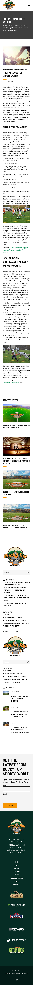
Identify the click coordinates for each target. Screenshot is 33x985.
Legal (16, 979)
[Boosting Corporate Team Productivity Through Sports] (16, 513)
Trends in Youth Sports (11, 626)
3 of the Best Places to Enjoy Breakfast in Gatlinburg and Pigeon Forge (17, 598)
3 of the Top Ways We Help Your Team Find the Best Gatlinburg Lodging (15, 590)
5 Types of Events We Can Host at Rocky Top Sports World (16, 426)
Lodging (16, 868)
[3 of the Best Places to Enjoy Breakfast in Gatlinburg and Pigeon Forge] (6, 724)
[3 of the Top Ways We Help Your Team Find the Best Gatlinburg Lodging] (6, 708)
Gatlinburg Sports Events (12, 617)
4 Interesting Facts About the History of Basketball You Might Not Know (16, 461)
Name (5, 785)
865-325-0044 (17, 842)
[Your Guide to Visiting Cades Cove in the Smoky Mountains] (6, 693)
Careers (16, 881)
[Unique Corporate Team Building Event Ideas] (16, 479)
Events (16, 865)
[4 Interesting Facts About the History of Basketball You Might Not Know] (16, 446)
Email (5, 794)
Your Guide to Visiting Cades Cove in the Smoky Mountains (20, 698)
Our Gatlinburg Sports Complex (15, 27)
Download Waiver (16, 878)
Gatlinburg (7, 614)
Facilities (16, 872)
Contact (16, 884)
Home (5, 25)
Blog (10, 25)
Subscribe (9, 805)
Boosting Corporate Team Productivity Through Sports (15, 526)
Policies (16, 875)
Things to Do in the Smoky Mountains (16, 623)
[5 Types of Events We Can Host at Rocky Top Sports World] (16, 413)
